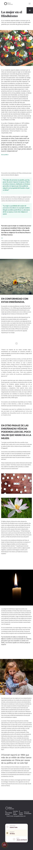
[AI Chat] (4, 845)
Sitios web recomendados (27, 812)
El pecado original (21, 813)
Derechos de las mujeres (15, 813)
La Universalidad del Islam (8, 813)
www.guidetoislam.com (19, 816)
